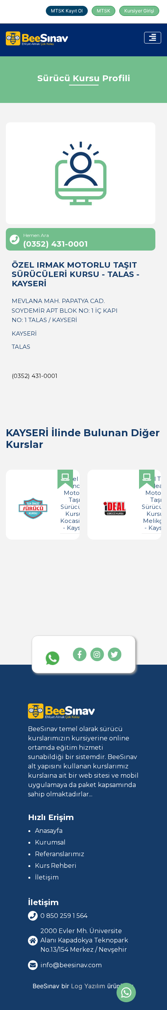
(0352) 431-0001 (34, 376)
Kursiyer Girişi (139, 11)
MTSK (103, 11)
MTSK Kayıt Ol (67, 11)
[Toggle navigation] (152, 38)
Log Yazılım (88, 986)
